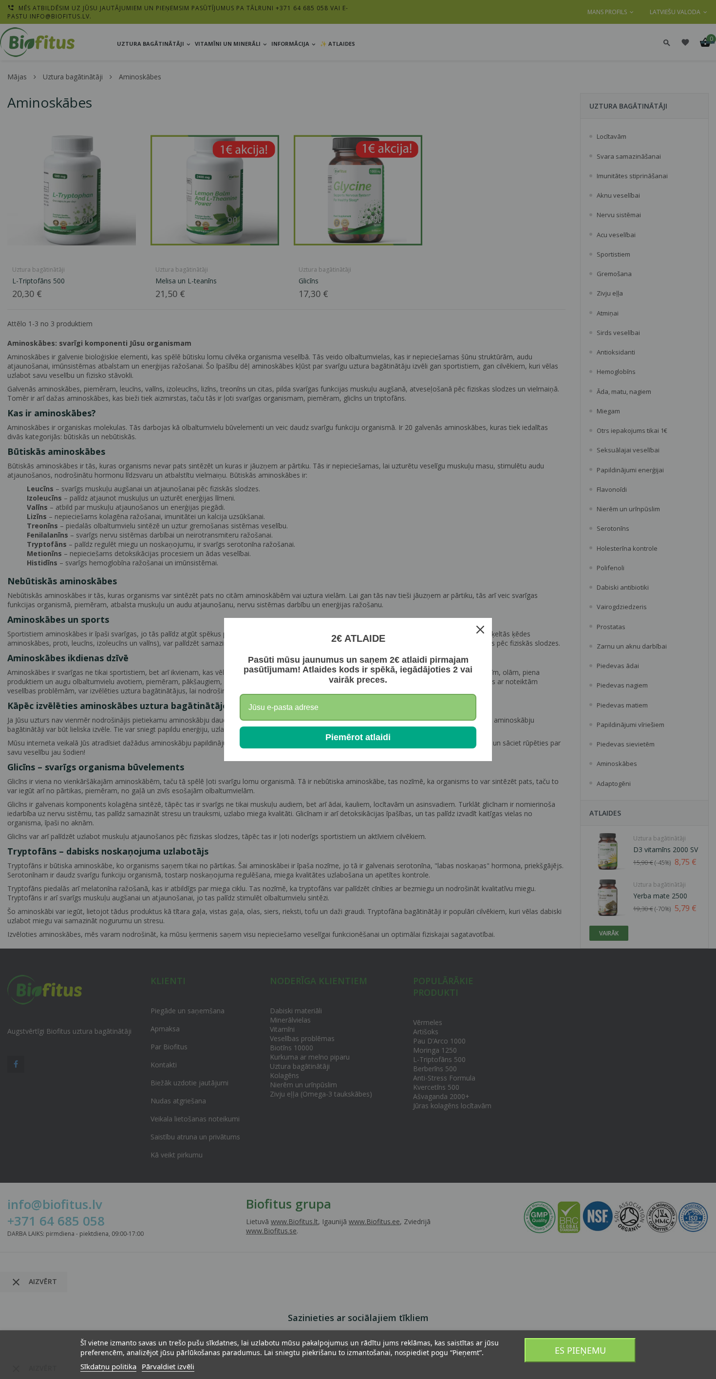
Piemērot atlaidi (358, 737)
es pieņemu (580, 1350)
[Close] (480, 629)
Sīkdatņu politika (108, 1366)
